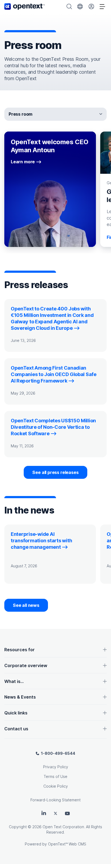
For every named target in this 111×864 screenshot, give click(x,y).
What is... (14, 681)
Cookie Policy (55, 786)
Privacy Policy (55, 766)
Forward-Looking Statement (55, 800)
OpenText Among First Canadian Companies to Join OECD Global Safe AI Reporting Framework (53, 374)
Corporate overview (25, 665)
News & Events (20, 697)
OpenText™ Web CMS (67, 844)
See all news (26, 605)
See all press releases (55, 472)
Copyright (18, 826)
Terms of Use (55, 776)
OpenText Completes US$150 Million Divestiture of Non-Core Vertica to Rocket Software (53, 427)
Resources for (19, 649)
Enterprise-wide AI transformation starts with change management (41, 540)
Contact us (16, 728)
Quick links (15, 713)
